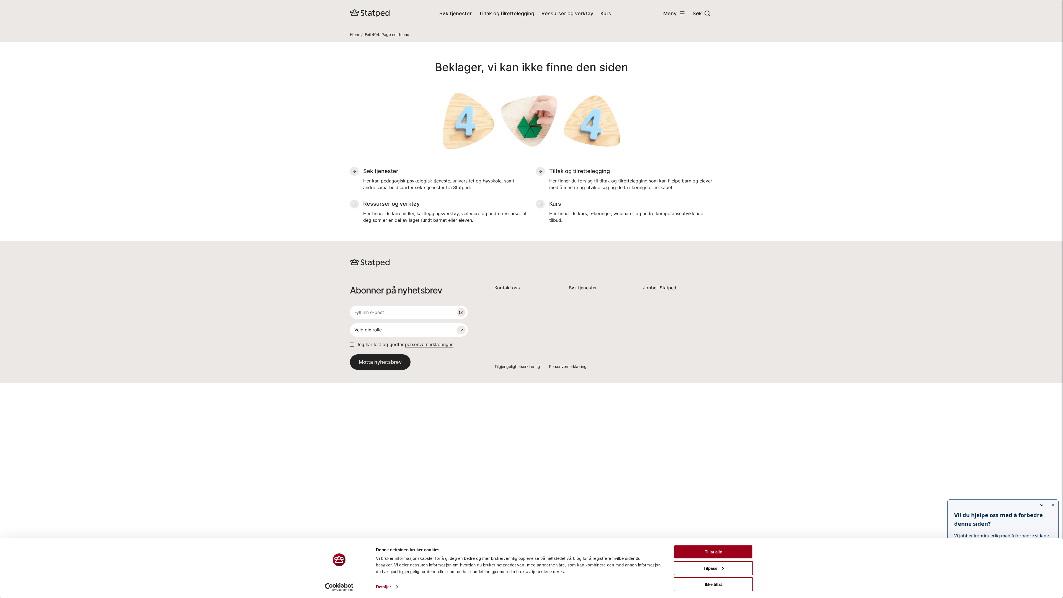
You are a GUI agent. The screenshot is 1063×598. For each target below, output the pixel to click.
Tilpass (710, 568)
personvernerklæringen (429, 344)
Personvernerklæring (568, 366)
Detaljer (383, 586)
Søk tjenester (455, 13)
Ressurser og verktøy (567, 13)
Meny (670, 13)
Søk (697, 13)
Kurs (605, 13)
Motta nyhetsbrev (380, 362)
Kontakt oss (507, 287)
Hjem (354, 34)
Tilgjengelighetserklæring (517, 366)
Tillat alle (713, 552)
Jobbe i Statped (659, 287)
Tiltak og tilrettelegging (506, 13)
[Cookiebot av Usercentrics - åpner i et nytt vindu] (339, 587)
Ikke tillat (713, 584)
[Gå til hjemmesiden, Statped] (370, 13)
